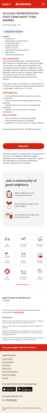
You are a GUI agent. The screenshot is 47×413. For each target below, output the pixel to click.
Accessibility (6, 365)
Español (5, 4)
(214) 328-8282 (19, 312)
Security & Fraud (8, 362)
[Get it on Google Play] (24, 389)
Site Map (5, 378)
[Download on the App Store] (9, 389)
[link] (23, 4)
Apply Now (24, 146)
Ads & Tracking (7, 359)
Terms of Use (6, 368)
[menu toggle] (43, 4)
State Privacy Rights (9, 375)
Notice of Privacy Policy (10, 371)
